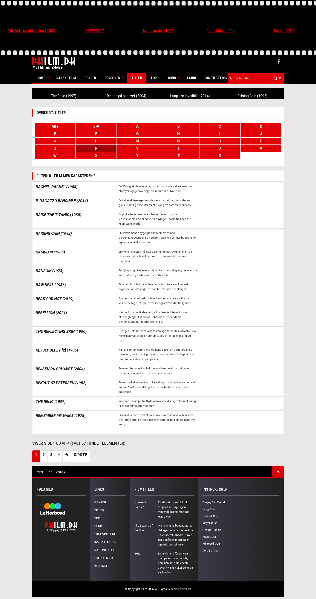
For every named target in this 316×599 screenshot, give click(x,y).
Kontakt (100, 566)
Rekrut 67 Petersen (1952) (61, 383)
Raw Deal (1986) (51, 285)
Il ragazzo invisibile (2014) (189, 96)
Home (41, 78)
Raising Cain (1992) (252, 96)
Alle (55, 126)
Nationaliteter (106, 550)
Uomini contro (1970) (158, 30)
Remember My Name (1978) (61, 415)
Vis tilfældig (216, 78)
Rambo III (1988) (50, 252)
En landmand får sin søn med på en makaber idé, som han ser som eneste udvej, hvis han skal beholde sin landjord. (175, 563)
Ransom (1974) (49, 271)
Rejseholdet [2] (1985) (57, 350)
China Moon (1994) (221, 30)
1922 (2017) (94, 30)
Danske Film (66, 78)
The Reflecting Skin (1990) (61, 331)
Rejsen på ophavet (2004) (126, 96)
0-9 (96, 126)
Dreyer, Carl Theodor (214, 502)
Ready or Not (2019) (55, 298)
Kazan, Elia (209, 536)
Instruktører (105, 542)
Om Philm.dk (103, 558)
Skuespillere (105, 534)
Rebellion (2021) (51, 312)
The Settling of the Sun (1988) (31, 30)
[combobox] (256, 78)
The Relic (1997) (63, 96)
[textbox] (257, 78)
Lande (192, 78)
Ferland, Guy (210, 516)
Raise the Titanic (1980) (58, 214)
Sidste (80, 454)
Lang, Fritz (208, 509)
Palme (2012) (284, 30)
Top (153, 78)
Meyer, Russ (209, 523)
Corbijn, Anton (211, 550)
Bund (172, 78)
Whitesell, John (211, 543)
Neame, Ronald (211, 529)
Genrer (90, 78)
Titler (136, 78)
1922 (138, 553)
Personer (112, 78)
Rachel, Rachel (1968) (56, 186)
